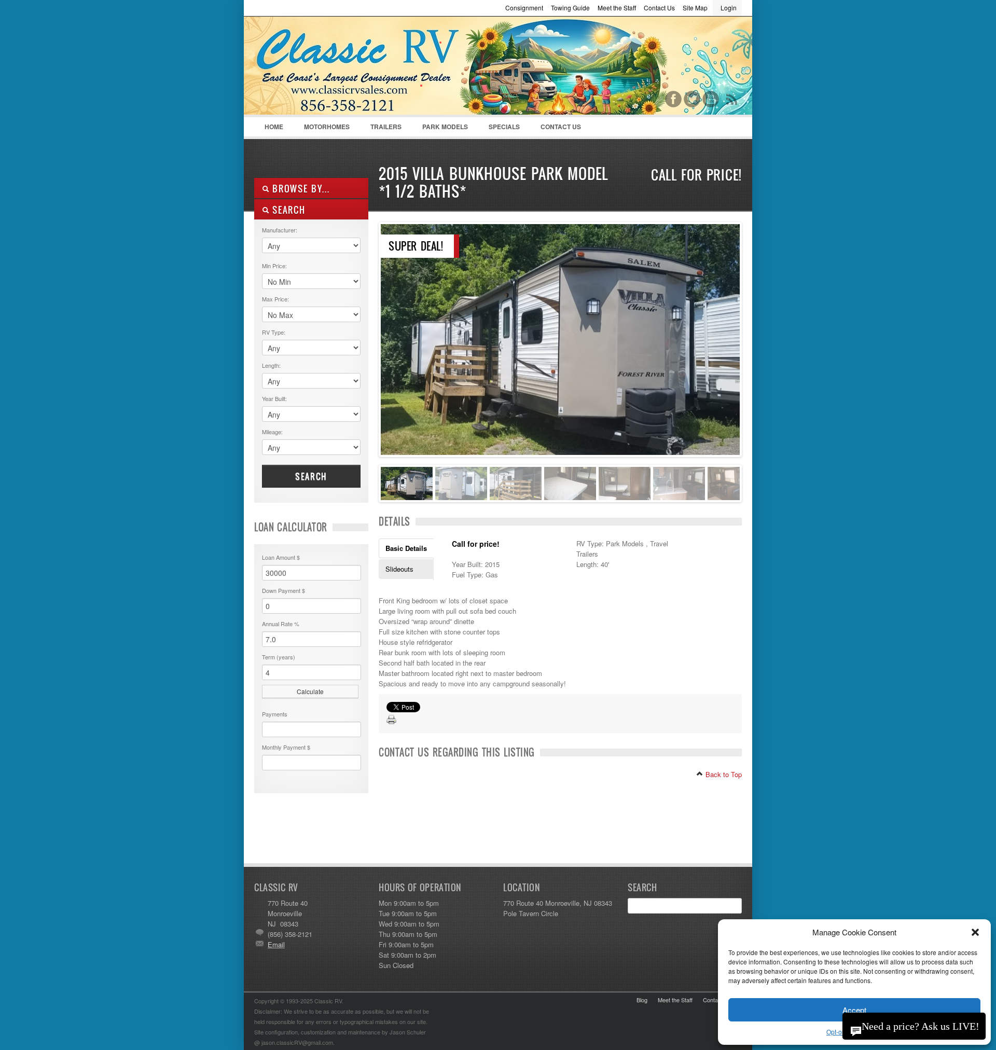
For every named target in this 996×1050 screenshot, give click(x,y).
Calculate (310, 691)
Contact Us (659, 7)
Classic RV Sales (332, 67)
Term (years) (278, 657)
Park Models (445, 126)
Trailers (381, 129)
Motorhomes (322, 129)
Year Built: (274, 398)
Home (274, 126)
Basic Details (406, 548)
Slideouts (399, 569)
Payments (274, 714)
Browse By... (299, 188)
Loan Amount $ (281, 557)
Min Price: (274, 265)
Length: (271, 365)
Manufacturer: (279, 230)
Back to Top (722, 774)
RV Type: (273, 332)
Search (311, 476)
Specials (504, 126)
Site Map (695, 7)
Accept (854, 1009)
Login (729, 7)
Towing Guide (570, 7)
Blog (642, 1000)
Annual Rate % (280, 623)
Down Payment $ (283, 590)
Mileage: (272, 431)
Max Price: (275, 299)
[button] (975, 932)
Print (391, 720)
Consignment (524, 7)
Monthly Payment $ (286, 747)
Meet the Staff (617, 7)
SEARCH (287, 209)
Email (276, 944)
